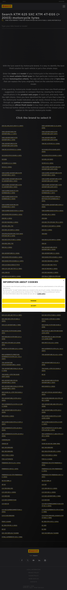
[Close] (63, 280)
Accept (33, 305)
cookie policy (41, 293)
